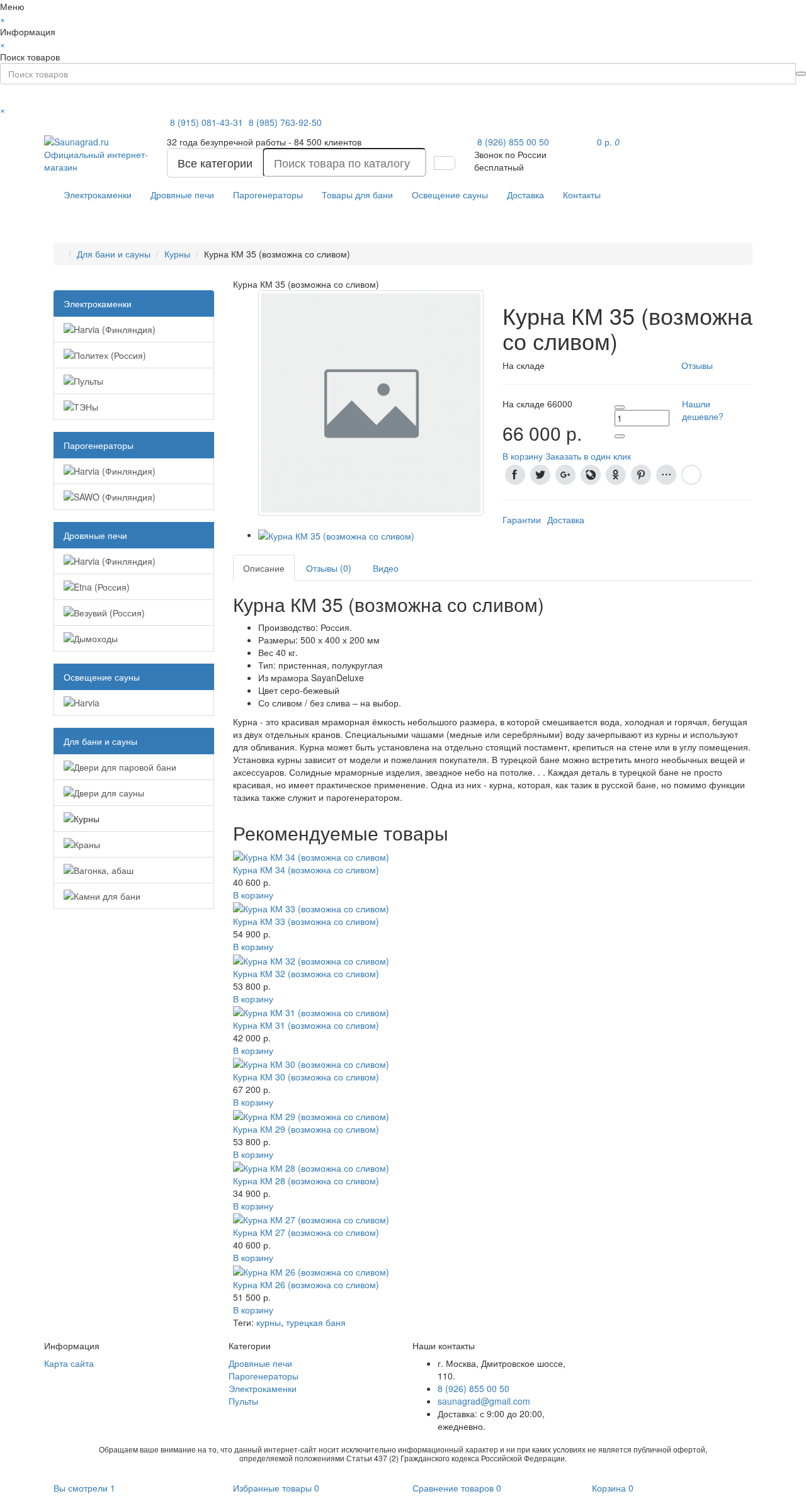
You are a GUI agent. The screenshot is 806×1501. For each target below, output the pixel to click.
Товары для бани (357, 194)
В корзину (253, 894)
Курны (177, 253)
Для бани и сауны (113, 253)
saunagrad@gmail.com (484, 1401)
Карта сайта (69, 1363)
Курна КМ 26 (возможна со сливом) (306, 1284)
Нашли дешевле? (703, 409)
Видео (386, 568)
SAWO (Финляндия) (115, 496)
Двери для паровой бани (125, 767)
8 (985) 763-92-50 (285, 122)
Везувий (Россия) (109, 612)
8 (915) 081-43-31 (208, 122)
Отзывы (697, 365)
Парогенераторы (268, 194)
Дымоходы (96, 638)
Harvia (86, 702)
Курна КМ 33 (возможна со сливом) (306, 921)
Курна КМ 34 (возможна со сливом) (306, 869)
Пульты (88, 381)
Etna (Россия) (102, 587)
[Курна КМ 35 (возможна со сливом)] (370, 401)
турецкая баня (316, 1322)
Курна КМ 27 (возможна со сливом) (306, 1232)
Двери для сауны (109, 792)
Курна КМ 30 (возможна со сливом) (306, 1076)
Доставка (525, 194)
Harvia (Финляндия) (115, 329)
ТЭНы (86, 406)
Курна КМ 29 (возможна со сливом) (306, 1129)
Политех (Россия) (110, 355)
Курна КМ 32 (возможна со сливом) (306, 973)
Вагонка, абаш (103, 870)
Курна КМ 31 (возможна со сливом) (306, 1025)
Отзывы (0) (328, 568)
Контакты (582, 194)
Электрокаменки (98, 194)
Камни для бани (107, 896)
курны (268, 1322)
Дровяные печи (182, 194)
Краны (87, 844)
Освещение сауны (450, 194)
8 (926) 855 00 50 (513, 141)
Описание (264, 568)
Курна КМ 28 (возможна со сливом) (306, 1180)
